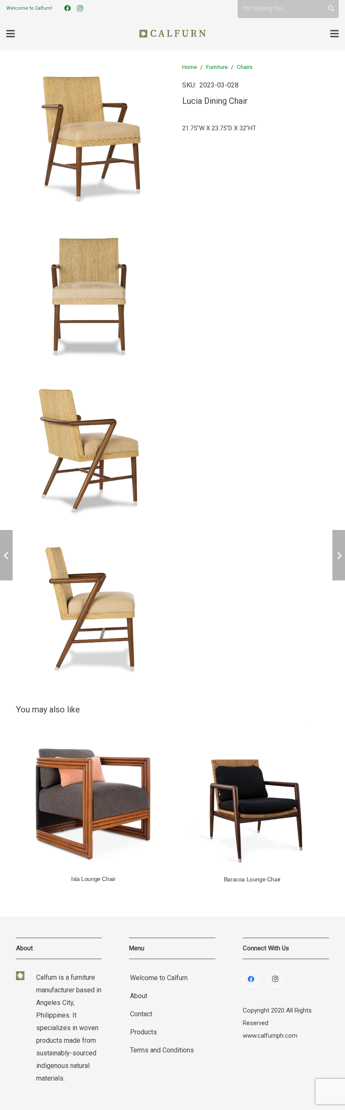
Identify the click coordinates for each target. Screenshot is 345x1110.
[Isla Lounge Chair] (93, 798)
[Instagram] (80, 8)
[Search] (331, 8)
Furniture (217, 66)
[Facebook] (67, 8)
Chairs (244, 66)
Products (143, 1032)
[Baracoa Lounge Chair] (252, 798)
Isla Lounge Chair (93, 879)
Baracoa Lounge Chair (252, 879)
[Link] (172, 33)
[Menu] (10, 33)
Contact (141, 1014)
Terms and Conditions (162, 1050)
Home (189, 66)
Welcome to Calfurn (159, 978)
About (138, 996)
